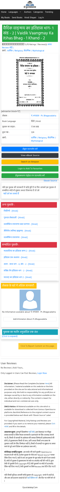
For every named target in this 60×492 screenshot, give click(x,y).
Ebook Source (50, 181)
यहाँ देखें (31, 432)
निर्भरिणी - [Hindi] (11, 211)
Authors (27, 12)
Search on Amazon (30, 162)
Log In (41, 17)
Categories (38, 12)
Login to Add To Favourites (30, 168)
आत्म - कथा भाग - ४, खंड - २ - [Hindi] (19, 264)
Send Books (17, 17)
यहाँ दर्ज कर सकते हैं (11, 193)
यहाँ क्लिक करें (32, 478)
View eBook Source (30, 155)
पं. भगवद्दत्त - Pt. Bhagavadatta (43, 115)
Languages (13, 12)
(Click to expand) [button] (10, 336)
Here (47, 383)
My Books (5, 17)
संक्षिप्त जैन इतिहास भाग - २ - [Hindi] (18, 270)
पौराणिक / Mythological (34, 50)
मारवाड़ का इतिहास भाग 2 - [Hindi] (18, 277)
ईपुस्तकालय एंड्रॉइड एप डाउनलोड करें (30, 175)
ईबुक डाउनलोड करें (30, 149)
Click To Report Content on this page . (38, 346)
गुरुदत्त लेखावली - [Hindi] (14, 217)
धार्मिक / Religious (15, 50)
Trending (49, 12)
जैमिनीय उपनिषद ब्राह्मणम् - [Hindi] (17, 231)
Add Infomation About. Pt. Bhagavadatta (30, 319)
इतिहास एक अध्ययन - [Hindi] (15, 257)
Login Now (42, 373)
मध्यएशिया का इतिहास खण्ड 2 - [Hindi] (19, 251)
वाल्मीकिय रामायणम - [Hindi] (16, 237)
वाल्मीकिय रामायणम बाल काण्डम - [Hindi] (21, 224)
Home (3, 12)
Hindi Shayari (30, 17)
